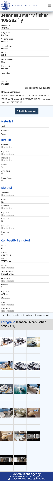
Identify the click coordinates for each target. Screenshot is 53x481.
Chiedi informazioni (27, 111)
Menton (5, 84)
